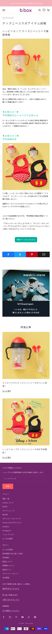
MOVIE (4, 506)
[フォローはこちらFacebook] (3, 617)
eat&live (5, 526)
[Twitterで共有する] (20, 254)
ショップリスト (8, 534)
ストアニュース (8, 510)
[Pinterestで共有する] (32, 254)
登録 (8, 486)
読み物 (4, 514)
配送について (7, 561)
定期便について (8, 565)
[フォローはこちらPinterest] (16, 617)
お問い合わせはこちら (10, 599)
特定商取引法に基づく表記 (12, 553)
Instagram (6, 530)
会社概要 (5, 577)
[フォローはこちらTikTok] (29, 617)
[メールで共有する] (44, 254)
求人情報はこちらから (10, 610)
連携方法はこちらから (10, 588)
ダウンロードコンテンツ (11, 518)
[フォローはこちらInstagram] (10, 617)
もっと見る (6, 391)
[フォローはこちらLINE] (35, 617)
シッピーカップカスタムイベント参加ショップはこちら (26, 3)
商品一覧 (5, 498)
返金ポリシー (7, 569)
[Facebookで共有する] (8, 254)
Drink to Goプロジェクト (12, 522)
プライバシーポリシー (10, 573)
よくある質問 (7, 538)
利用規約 (5, 557)
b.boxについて (8, 502)
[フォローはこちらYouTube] (22, 617)
